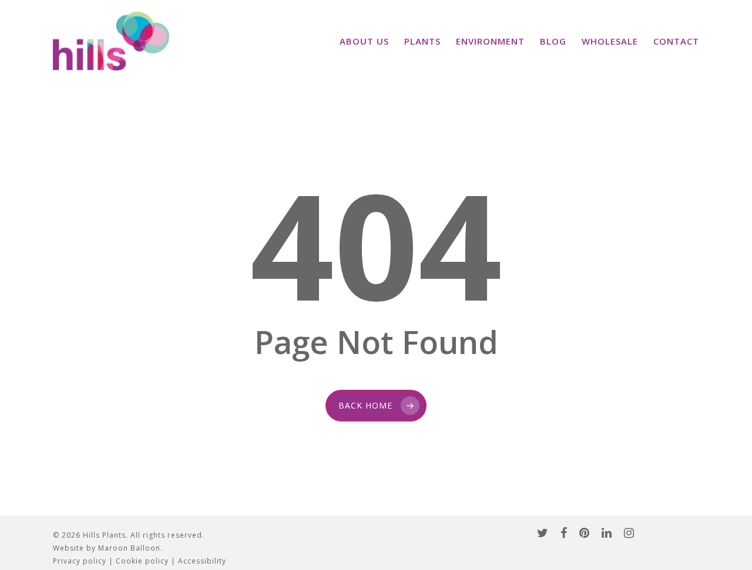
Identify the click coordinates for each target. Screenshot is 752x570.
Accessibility (202, 561)
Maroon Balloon (129, 548)
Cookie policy (142, 561)
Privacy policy (79, 561)
